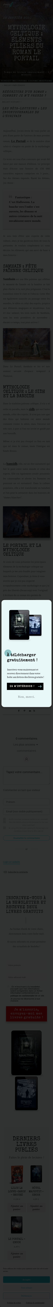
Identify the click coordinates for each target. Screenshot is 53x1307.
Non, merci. (26, 697)
